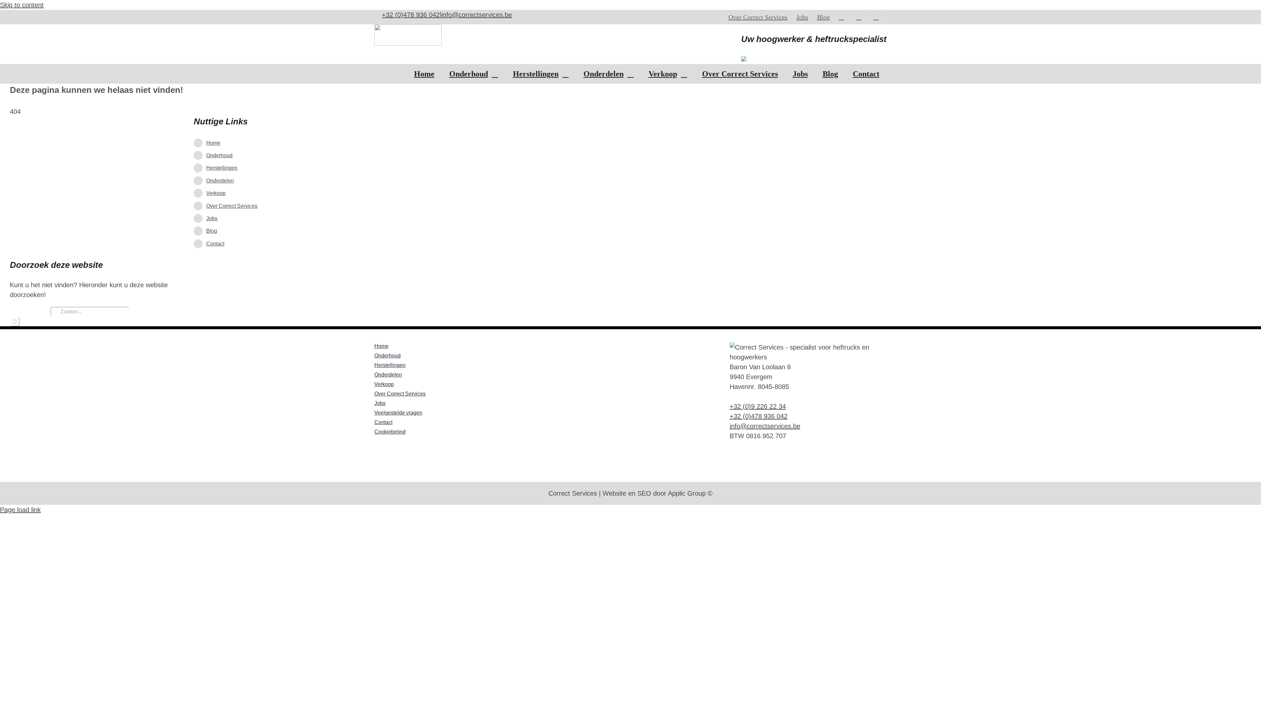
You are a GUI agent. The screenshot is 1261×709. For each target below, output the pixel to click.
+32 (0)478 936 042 (411, 14)
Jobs (211, 218)
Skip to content (22, 5)
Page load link (20, 509)
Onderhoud (219, 155)
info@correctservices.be (476, 14)
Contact (215, 244)
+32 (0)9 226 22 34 (758, 406)
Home (213, 143)
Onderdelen (220, 180)
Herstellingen (221, 168)
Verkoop (216, 193)
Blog (211, 231)
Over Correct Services (231, 206)
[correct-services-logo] (408, 27)
